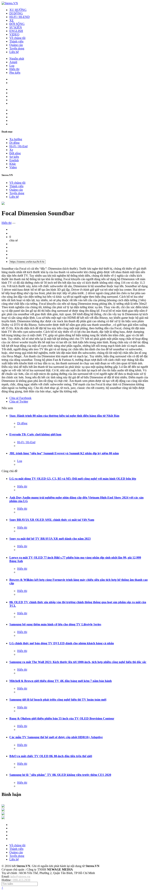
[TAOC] (3, 818)
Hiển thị (14, 69)
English (14, 160)
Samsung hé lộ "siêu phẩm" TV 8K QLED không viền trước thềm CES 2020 (60, 774)
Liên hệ (14, 52)
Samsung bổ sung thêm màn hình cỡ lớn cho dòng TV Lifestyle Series (55, 624)
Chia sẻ (20, 398)
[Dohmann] (3, 806)
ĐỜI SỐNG (17, 24)
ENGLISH (16, 31)
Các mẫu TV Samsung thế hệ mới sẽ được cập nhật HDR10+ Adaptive (56, 737)
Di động (14, 142)
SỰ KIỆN (15, 27)
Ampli (13, 62)
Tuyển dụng (16, 48)
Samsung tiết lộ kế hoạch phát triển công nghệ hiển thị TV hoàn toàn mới (57, 699)
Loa (11, 65)
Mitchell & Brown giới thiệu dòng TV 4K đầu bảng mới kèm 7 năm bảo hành (60, 681)
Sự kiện (14, 156)
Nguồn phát (16, 58)
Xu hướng (15, 139)
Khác (12, 163)
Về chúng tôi (17, 38)
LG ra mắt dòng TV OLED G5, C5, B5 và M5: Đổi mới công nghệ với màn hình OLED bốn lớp (72, 478)
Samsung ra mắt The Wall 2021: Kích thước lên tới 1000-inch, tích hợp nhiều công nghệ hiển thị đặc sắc (77, 662)
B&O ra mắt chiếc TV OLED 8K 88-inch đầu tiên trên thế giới (50, 756)
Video (13, 167)
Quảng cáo (16, 45)
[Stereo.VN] (10, 3)
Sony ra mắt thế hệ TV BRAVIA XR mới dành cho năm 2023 (50, 538)
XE (11, 20)
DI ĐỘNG (16, 13)
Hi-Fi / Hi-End (18, 146)
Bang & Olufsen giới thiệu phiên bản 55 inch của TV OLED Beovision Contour (61, 718)
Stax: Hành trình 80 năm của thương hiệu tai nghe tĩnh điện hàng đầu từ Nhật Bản (64, 415)
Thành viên (16, 41)
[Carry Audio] (3, 810)
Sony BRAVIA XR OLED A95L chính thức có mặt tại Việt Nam (51, 519)
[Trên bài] (3, 203)
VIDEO (14, 34)
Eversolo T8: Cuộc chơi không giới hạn (35, 434)
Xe (11, 149)
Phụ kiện (14, 72)
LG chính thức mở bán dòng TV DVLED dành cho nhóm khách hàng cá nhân (61, 643)
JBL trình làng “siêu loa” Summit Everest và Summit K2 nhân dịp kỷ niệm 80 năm (64, 453)
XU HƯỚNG (18, 9)
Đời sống (15, 153)
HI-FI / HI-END (19, 17)
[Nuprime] (3, 814)
